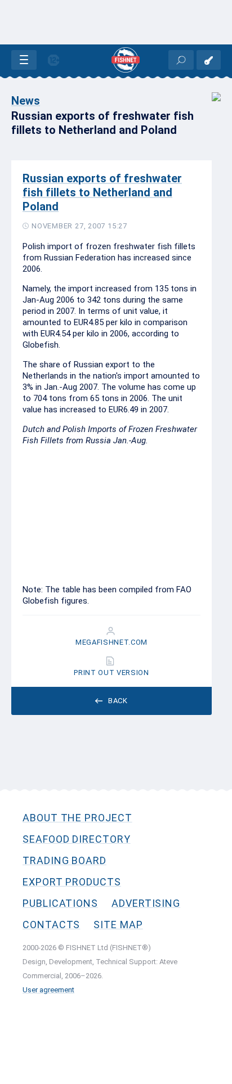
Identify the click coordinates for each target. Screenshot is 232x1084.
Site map (117, 924)
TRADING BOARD (64, 860)
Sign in (209, 60)
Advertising (145, 903)
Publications (60, 903)
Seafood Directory (77, 839)
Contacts (51, 924)
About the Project (77, 818)
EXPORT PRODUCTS (72, 882)
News (25, 100)
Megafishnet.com (111, 642)
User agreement (48, 990)
